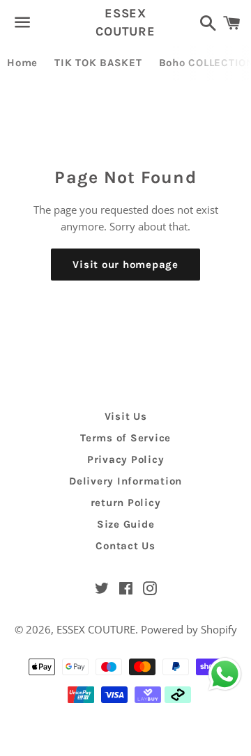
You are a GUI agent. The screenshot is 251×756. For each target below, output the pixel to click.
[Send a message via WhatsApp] (225, 674)
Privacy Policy (126, 459)
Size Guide (126, 524)
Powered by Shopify (189, 629)
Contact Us (125, 546)
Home (22, 62)
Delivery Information (125, 481)
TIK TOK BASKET (98, 62)
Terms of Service (125, 438)
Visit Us (126, 416)
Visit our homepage (125, 264)
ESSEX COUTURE (125, 22)
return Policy (126, 502)
